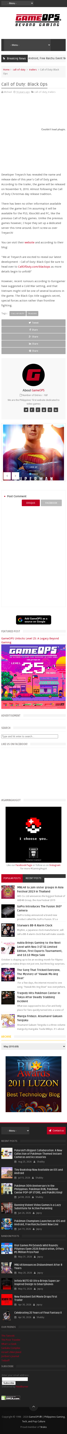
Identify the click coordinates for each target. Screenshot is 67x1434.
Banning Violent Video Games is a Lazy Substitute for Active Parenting (37, 1206)
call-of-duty (19, 69)
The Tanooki (8, 1335)
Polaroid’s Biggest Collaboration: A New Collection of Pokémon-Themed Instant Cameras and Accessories (38, 1154)
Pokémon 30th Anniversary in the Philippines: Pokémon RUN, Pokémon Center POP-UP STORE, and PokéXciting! (38, 1189)
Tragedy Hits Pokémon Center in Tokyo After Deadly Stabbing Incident (38, 997)
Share (35, 329)
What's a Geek (8, 1343)
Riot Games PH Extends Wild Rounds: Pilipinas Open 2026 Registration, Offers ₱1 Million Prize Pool (39, 1249)
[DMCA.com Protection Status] (10, 1399)
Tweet (35, 322)
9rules (43, 1427)
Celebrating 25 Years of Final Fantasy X (38, 1312)
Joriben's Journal (10, 1356)
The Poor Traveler (10, 1339)
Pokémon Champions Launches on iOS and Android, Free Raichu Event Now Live (39, 1223)
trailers (33, 69)
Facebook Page (24, 865)
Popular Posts (12, 878)
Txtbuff (5, 1360)
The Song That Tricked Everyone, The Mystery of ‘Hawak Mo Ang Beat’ (38, 974)
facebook (51, 502)
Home (6, 69)
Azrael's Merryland (11, 1352)
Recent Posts (33, 878)
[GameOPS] (26, 410)
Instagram (54, 865)
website (29, 242)
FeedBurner (22, 1386)
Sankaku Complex (10, 1348)
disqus (30, 502)
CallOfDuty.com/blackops (34, 266)
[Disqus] (33, 556)
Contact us (58, 1130)
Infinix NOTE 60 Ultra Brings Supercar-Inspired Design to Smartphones (37, 1282)
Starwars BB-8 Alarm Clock (34, 925)
